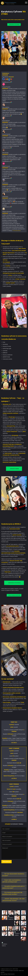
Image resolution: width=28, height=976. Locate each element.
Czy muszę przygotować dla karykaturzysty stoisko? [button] (12, 893)
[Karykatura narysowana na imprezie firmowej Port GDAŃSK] (17, 912)
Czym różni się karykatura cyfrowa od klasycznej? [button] (11, 881)
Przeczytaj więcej (17, 230)
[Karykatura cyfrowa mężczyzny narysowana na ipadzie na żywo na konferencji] (17, 934)
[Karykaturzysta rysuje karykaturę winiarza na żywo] (4, 944)
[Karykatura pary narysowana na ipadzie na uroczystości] (11, 912)
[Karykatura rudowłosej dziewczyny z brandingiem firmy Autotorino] (4, 917)
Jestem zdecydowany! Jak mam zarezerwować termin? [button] (13, 899)
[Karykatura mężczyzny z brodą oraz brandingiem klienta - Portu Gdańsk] (23, 923)
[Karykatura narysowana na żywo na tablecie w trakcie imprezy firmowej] (23, 939)
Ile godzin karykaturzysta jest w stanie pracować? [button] (13, 887)
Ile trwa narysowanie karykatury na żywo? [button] (13, 874)
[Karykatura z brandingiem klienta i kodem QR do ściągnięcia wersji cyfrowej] (11, 928)
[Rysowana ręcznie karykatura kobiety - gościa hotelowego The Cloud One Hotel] (23, 917)
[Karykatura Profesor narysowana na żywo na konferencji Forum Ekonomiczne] (4, 928)
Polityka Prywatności (11, 974)
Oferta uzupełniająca (4, 974)
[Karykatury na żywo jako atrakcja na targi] (23, 933)
